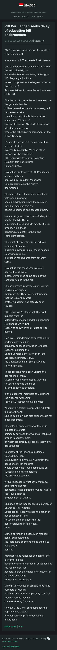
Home (17, 16)
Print (20, 626)
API (33, 16)
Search (25, 16)
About (40, 16)
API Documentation (11, 647)
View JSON (10, 626)
